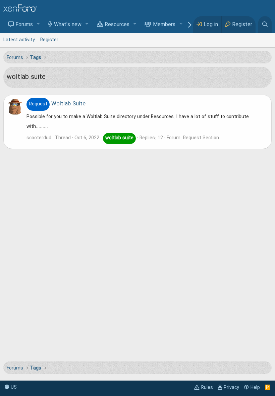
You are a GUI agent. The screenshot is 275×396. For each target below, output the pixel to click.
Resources (117, 25)
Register (49, 40)
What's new (67, 25)
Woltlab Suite (57, 104)
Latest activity (19, 40)
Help (255, 387)
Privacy (231, 387)
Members (164, 25)
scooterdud (38, 138)
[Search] (265, 24)
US (13, 387)
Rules (207, 387)
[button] (38, 24)
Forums (24, 25)
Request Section (201, 138)
